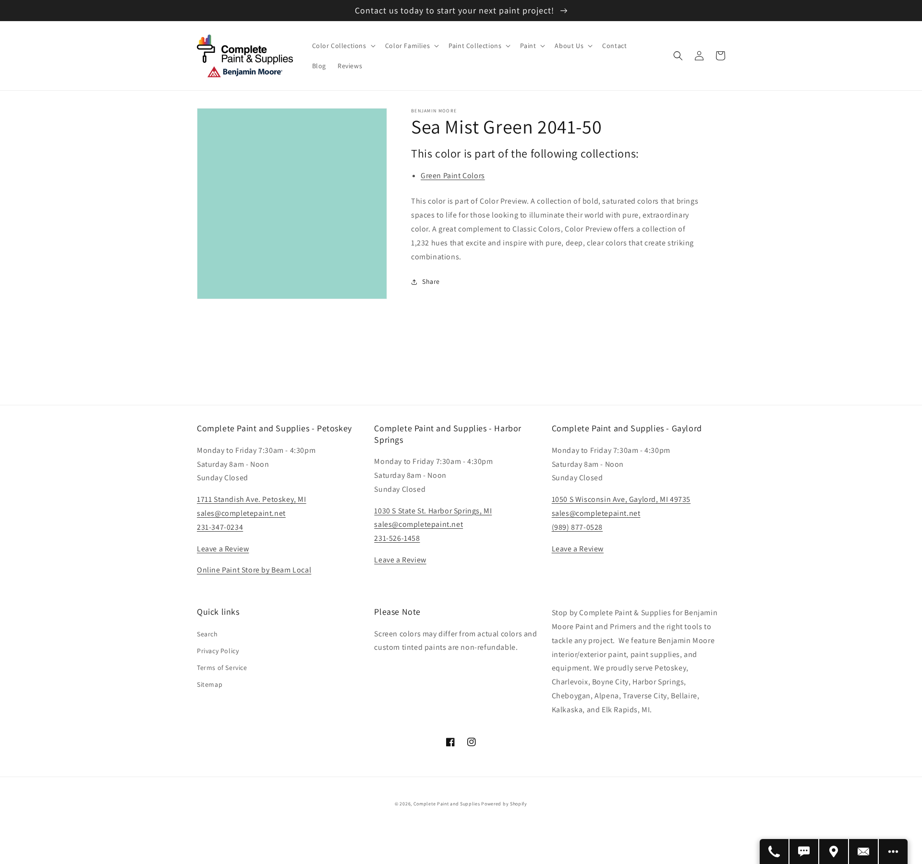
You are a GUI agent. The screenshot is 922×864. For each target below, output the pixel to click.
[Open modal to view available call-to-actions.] (893, 851)
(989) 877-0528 (577, 527)
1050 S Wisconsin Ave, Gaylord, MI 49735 (621, 499)
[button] (342, 46)
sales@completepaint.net (241, 513)
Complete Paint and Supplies (446, 804)
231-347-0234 (220, 527)
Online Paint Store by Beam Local (254, 570)
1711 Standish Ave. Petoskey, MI (251, 499)
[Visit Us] (834, 851)
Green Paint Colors (453, 175)
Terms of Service (222, 667)
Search (207, 634)
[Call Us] (774, 851)
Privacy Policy (218, 650)
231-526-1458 (397, 538)
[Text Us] (804, 851)
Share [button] (431, 281)
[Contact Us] (864, 851)
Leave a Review (223, 549)
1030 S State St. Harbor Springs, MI (433, 511)
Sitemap (209, 684)
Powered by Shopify (504, 804)
